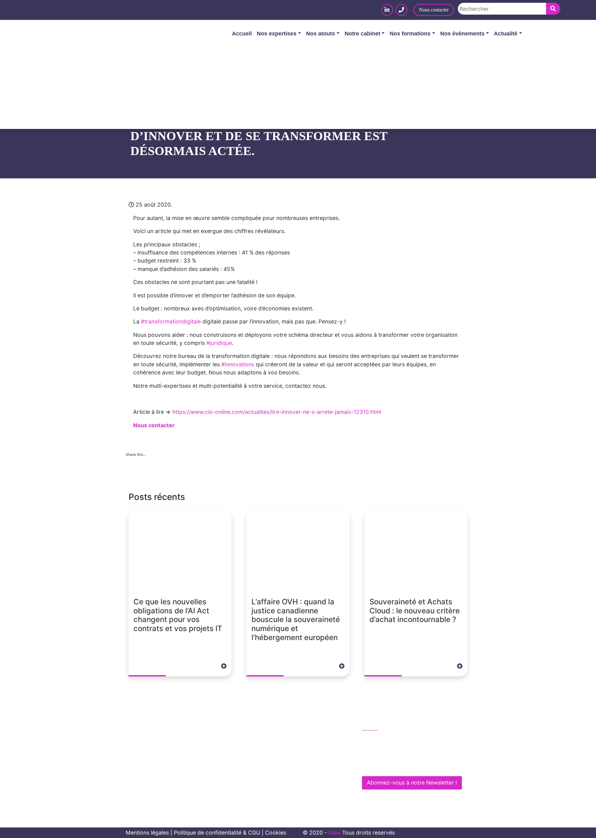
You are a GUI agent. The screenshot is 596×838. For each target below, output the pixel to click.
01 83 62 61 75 (387, 739)
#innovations (237, 364)
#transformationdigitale (171, 321)
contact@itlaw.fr (389, 752)
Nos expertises (276, 33)
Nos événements (462, 33)
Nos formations (410, 33)
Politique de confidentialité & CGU (217, 832)
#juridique (219, 343)
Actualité (505, 33)
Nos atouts (320, 33)
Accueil (242, 33)
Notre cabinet (362, 33)
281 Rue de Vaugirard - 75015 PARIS (413, 765)
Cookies (275, 832)
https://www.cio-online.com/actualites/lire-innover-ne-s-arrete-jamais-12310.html (276, 412)
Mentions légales (147, 832)
